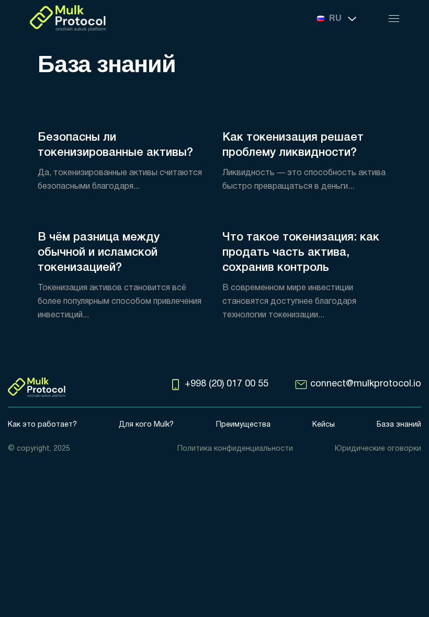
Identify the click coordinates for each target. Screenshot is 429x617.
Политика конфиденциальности (235, 448)
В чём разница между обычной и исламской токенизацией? (99, 252)
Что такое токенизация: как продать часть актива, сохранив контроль (300, 252)
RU (335, 18)
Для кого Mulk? (146, 424)
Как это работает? (42, 424)
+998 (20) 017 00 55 (226, 384)
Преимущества (243, 424)
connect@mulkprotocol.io (365, 384)
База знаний (399, 424)
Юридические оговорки (378, 448)
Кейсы (323, 424)
